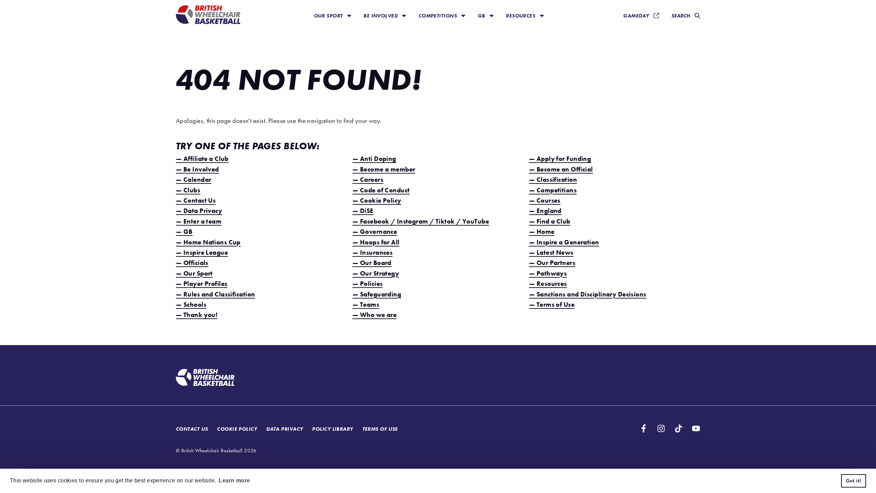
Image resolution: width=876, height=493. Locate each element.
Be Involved (381, 15)
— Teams (365, 304)
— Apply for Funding (560, 158)
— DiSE (363, 210)
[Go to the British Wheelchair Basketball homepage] (208, 15)
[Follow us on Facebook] (644, 429)
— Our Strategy (375, 273)
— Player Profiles (201, 283)
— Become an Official (561, 169)
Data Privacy (284, 429)
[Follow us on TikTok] (678, 429)
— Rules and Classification (215, 294)
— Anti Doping (374, 158)
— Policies (367, 283)
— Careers (367, 179)
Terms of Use (380, 429)
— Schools (191, 304)
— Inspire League (202, 252)
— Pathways (548, 273)
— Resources (548, 283)
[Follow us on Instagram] (661, 429)
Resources (521, 15)
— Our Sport (194, 273)
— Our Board (371, 262)
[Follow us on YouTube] (696, 429)
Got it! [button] (854, 480)
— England (545, 210)
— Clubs (188, 190)
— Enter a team (198, 221)
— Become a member (383, 169)
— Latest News (551, 252)
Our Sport (329, 15)
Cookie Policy (237, 429)
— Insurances (372, 252)
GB (482, 15)
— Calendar (193, 179)
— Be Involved (197, 169)
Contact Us (192, 429)
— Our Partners (552, 262)
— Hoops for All (376, 242)
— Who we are (374, 315)
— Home (542, 231)
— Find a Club (549, 221)
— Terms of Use (552, 304)
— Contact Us (196, 200)
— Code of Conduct (381, 190)
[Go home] (205, 378)
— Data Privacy (199, 210)
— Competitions (553, 190)
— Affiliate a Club (202, 158)
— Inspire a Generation (564, 242)
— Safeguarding (376, 294)
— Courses (545, 200)
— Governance (374, 231)
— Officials (192, 262)
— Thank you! (196, 315)
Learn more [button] (234, 480)
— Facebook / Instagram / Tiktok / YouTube (420, 221)
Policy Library (332, 429)
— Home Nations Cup (208, 242)
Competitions (438, 15)
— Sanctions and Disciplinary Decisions (587, 294)
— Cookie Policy (376, 200)
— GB (184, 231)
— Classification (553, 179)
